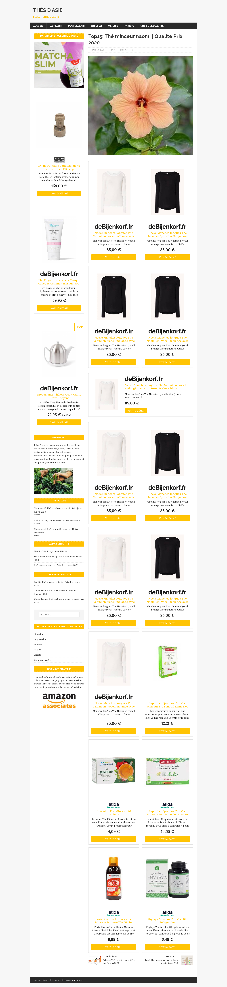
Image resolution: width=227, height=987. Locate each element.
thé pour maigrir (152, 25)
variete (129, 25)
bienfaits (56, 25)
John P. (112, 49)
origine (113, 25)
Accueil (38, 25)
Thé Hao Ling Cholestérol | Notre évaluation (57, 520)
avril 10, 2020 (98, 49)
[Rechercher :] (59, 614)
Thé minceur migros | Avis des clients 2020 (56, 565)
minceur (96, 25)
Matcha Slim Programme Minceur (51, 551)
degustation (76, 25)
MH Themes (77, 980)
